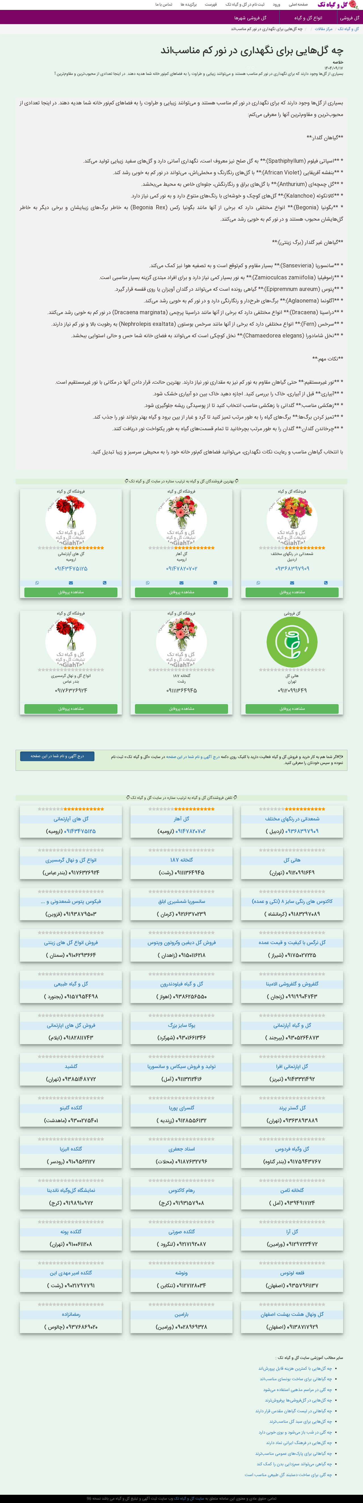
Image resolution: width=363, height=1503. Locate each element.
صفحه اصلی (298, 4)
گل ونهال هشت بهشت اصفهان (292, 1314)
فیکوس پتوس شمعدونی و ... (71, 902)
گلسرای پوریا (181, 1108)
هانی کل (292, 860)
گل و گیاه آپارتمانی (292, 1025)
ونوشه (181, 1273)
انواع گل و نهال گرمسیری (70, 860)
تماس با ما (163, 4)
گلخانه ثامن (292, 1191)
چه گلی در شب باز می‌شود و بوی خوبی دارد (295, 1432)
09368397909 (292, 569)
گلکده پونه (70, 1232)
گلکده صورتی (181, 1232)
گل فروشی (350, 18)
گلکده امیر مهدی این (71, 1273)
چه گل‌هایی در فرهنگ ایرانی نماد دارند (299, 1443)
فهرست (211, 4)
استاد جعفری (181, 1149)
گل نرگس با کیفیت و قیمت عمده (292, 943)
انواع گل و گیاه (308, 18)
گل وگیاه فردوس (292, 1149)
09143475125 (71, 569)
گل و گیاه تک (348, 29)
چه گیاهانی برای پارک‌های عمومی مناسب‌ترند (293, 1453)
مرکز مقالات (323, 29)
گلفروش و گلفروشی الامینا (292, 984)
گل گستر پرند (292, 1108)
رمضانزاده (71, 1314)
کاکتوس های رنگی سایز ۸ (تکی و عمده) (292, 902)
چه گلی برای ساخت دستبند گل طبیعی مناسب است (288, 1475)
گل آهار (181, 819)
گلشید (71, 1067)
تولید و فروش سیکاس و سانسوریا (181, 1067)
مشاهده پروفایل (292, 592)
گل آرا (292, 1232)
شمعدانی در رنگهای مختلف (292, 819)
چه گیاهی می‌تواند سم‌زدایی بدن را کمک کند (294, 1464)
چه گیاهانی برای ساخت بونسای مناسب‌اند (296, 1379)
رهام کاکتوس (181, 1191)
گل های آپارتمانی (71, 819)
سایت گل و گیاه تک (188, 1499)
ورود (276, 4)
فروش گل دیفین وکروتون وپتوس (181, 943)
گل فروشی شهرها (250, 18)
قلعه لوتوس (292, 1273)
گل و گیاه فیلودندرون (181, 984)
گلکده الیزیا (71, 1149)
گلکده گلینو (71, 1108)
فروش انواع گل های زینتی (71, 943)
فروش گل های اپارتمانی (71, 1025)
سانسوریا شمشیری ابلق (181, 902)
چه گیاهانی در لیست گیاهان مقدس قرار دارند (293, 1411)
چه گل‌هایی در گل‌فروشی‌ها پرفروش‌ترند (298, 1400)
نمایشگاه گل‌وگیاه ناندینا (71, 1191)
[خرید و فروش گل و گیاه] (326, 583)
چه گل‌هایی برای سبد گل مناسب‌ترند (300, 1421)
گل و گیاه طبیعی (71, 984)
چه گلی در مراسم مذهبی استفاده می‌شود (297, 1390)
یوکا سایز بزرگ (181, 1025)
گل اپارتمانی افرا (292, 1067)
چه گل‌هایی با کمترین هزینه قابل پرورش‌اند (295, 1368)
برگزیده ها (189, 4)
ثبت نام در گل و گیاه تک (244, 4)
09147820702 (181, 569)
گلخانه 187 (181, 860)
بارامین (181, 1314)
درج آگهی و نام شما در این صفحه (192, 757)
